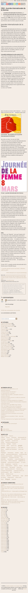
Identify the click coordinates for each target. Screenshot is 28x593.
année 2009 (3, 547)
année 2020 (3, 531)
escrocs (14, 479)
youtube (6, 277)
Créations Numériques (6, 323)
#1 (6, 300)
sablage (9, 444)
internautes (10, 452)
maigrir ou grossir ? (11, 447)
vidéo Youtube (4, 435)
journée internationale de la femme (13, 275)
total (2, 551)
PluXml (25, 588)
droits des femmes (8, 276)
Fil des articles (5, 429)
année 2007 (3, 550)
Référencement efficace (6, 325)
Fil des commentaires (7, 430)
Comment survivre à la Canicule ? (8, 391)
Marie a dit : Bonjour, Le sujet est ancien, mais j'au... (13, 487)
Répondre (7, 307)
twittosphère (9, 465)
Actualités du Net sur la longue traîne (13, 586)
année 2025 (3, 524)
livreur (20, 465)
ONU (13, 276)
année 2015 (3, 538)
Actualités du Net (9, 0)
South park (17, 439)
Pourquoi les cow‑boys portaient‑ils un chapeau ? (12, 400)
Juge (22, 475)
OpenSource (16, 475)
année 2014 (3, 540)
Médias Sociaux (4, 356)
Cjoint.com (13, 445)
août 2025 (3, 523)
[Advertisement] (14, 371)
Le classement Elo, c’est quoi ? (8, 393)
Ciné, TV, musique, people (7, 346)
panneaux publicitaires (12, 454)
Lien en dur (3, 330)
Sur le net (3, 327)
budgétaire (8, 464)
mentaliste (10, 459)
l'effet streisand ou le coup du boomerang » (16, 272)
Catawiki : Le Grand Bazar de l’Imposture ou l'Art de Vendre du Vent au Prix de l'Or (12, 411)
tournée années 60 (10, 469)
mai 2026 (3, 513)
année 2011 (3, 544)
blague (7, 479)
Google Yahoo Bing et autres (7, 326)
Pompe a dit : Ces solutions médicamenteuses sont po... (14, 494)
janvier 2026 (4, 517)
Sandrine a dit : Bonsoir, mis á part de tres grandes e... (13, 501)
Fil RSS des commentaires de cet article (10, 310)
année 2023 (3, 527)
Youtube (10, 277)
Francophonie (4, 350)
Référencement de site (6, 348)
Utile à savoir (4, 352)
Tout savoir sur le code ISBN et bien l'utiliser (11, 404)
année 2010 (3, 546)
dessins (9, 475)
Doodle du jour (4, 342)
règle (21, 452)
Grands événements (5, 343)
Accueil (2, 0)
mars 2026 (3, 515)
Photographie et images (6, 340)
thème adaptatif (13, 460)
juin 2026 (3, 511)
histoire (8, 437)
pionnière (7, 440)
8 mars (14, 277)
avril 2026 (3, 514)
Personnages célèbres (6, 345)
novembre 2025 (4, 520)
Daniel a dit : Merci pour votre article (9, 499)
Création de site (4, 332)
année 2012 (3, 543)
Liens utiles (3, 335)
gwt (11, 472)
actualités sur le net (19, 276)
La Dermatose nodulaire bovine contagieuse (11, 407)
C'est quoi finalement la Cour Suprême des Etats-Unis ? (13, 419)
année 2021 (3, 530)
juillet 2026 (3, 510)
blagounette (11, 477)
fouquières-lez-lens (14, 457)
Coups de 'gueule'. (5, 329)
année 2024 (3, 526)
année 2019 (3, 533)
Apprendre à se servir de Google (8, 336)
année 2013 (3, 541)
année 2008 (3, 549)
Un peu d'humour (5, 338)
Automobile (3, 353)
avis (8, 445)
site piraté (12, 467)
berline (17, 452)
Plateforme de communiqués (10, 423)
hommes (13, 437)
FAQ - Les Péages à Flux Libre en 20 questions (11, 406)
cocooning (9, 439)
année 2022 (3, 528)
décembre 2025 (4, 518)
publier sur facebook (11, 449)
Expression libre (4, 339)
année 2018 (3, 534)
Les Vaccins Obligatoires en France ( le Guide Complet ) (13, 409)
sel (25, 452)
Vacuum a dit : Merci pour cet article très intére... (12, 495)
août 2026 (3, 508)
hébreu (16, 465)
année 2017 (3, 536)
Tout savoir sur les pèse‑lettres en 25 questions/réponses (9, 389)
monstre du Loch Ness (13, 462)
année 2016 (3, 537)
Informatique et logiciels (6, 349)
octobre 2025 (4, 521)
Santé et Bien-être (5, 355)
